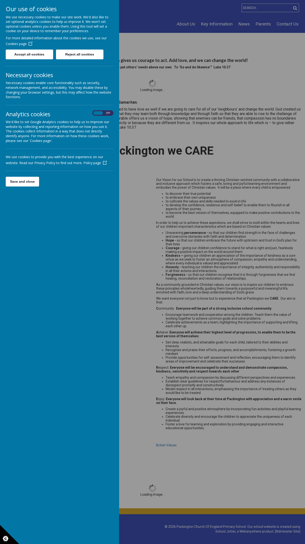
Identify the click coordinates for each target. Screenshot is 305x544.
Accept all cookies (29, 54)
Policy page (92, 163)
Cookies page (16, 43)
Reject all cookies (79, 54)
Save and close (22, 181)
